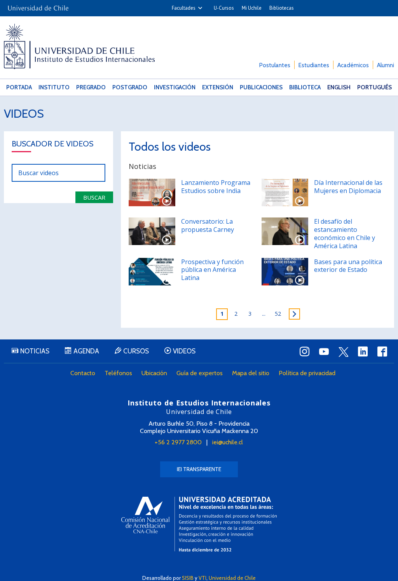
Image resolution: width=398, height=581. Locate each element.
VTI (202, 578)
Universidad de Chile (232, 578)
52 (278, 313)
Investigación (175, 87)
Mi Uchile (252, 8)
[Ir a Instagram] (304, 351)
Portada (19, 87)
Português (374, 87)
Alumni (385, 65)
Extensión (217, 87)
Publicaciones (261, 87)
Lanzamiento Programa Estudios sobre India (215, 186)
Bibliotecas (281, 8)
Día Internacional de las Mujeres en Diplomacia (348, 186)
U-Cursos (224, 8)
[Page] (294, 314)
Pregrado (91, 87)
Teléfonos (118, 373)
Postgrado (129, 87)
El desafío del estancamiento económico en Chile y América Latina (344, 233)
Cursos (136, 351)
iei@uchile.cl (227, 442)
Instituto (54, 87)
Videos (24, 113)
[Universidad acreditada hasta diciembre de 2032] (199, 524)
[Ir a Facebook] (382, 351)
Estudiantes (313, 65)
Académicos (353, 65)
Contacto (82, 373)
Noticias (34, 351)
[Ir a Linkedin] (363, 351)
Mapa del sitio (250, 373)
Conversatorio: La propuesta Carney (207, 225)
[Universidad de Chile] (38, 5)
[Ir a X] (343, 352)
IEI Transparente (199, 469)
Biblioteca (305, 87)
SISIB (188, 578)
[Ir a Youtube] (324, 351)
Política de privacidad (307, 373)
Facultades (184, 8)
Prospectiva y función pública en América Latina (212, 269)
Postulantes (274, 65)
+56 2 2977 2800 (178, 442)
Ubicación (154, 373)
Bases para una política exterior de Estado (348, 265)
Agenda (86, 351)
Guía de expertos (199, 373)
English (339, 87)
